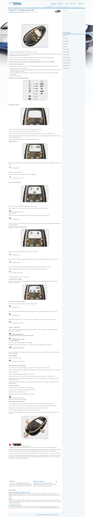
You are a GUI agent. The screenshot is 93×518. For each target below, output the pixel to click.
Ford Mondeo (66, 41)
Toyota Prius (66, 68)
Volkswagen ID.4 (67, 65)
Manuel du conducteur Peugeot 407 (20, 12)
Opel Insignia (66, 51)
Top (66, 3)
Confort (28, 12)
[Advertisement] (35, 18)
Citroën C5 (66, 38)
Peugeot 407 (11, 12)
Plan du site (73, 3)
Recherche (81, 3)
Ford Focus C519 (67, 60)
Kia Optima (66, 43)
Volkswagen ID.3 (67, 62)
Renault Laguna (67, 57)
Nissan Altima (66, 49)
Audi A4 (65, 35)
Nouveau (60, 3)
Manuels (53, 3)
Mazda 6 (65, 46)
